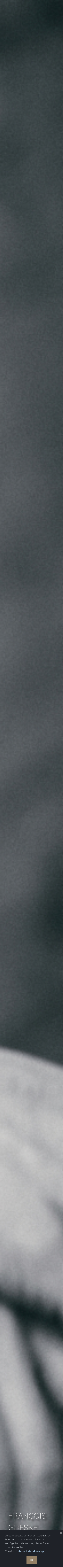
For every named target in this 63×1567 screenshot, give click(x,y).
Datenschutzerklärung (30, 1551)
